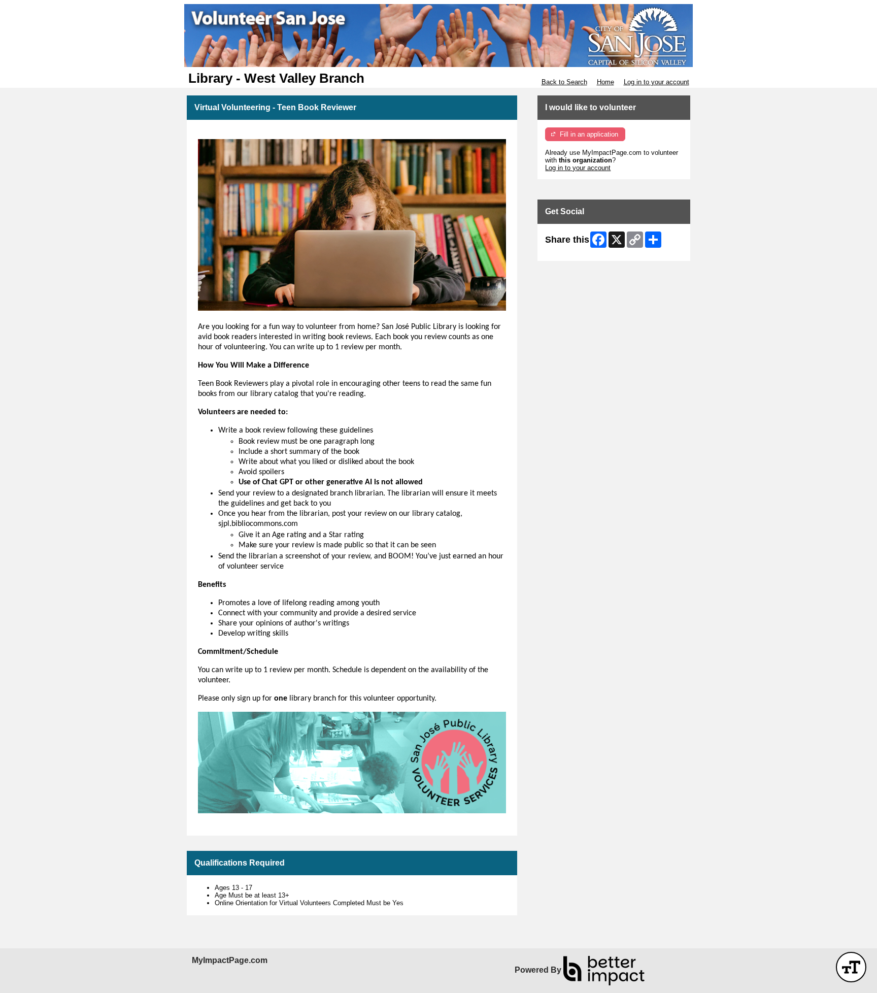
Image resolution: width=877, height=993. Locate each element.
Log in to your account (656, 82)
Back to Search (564, 82)
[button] (851, 967)
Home (605, 82)
